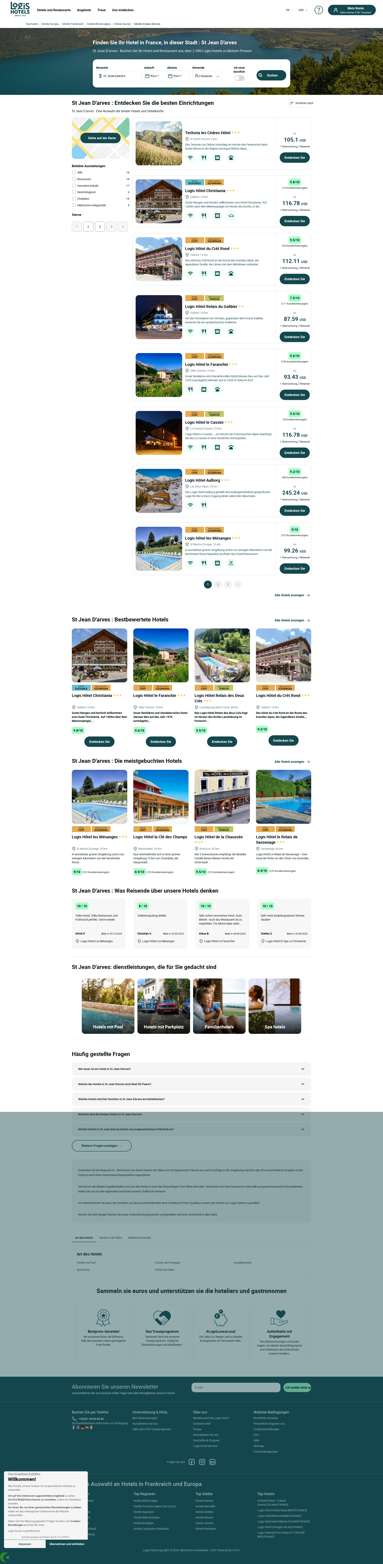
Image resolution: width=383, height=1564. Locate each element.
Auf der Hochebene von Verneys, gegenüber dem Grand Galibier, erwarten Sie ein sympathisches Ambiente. (224, 320)
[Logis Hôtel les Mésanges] (159, 549)
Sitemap (259, 1446)
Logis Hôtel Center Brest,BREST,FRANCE (282, 1510)
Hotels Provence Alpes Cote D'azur (155, 1506)
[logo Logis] (20, 9)
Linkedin (212, 1462)
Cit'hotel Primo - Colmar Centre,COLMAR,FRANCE (273, 1502)
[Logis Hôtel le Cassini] (159, 433)
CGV (256, 1435)
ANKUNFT (149, 67)
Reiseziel (102, 67)
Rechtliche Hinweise (266, 1418)
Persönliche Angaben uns (269, 1423)
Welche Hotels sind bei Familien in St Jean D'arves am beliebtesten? (121, 1099)
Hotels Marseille (205, 1506)
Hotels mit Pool (86, 1262)
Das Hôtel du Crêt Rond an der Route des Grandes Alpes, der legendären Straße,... (281, 715)
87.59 (295, 319)
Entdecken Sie (294, 157)
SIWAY (236, 1550)
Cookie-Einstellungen (266, 1429)
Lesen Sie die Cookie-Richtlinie (24, 1530)
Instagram (202, 1462)
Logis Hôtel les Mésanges (208, 538)
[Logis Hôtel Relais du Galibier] (159, 317)
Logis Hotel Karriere (205, 1446)
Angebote (84, 10)
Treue (101, 10)
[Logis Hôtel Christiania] (159, 201)
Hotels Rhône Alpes (146, 1500)
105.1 (295, 139)
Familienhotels (243, 1262)
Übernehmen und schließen (66, 1544)
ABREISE (172, 67)
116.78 (294, 203)
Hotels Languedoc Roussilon (151, 1528)
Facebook (191, 1462)
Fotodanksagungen (266, 1451)
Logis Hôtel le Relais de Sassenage (277, 839)
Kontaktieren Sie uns (145, 1423)
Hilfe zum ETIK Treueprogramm (151, 1429)
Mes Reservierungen (144, 1418)
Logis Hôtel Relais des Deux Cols (219, 698)
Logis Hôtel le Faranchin (207, 364)
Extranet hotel (201, 1423)
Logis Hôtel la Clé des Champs (160, 837)
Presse (197, 1429)
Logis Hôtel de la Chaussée (219, 837)
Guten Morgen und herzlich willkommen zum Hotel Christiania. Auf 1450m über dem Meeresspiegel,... (99, 717)
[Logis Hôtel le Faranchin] (159, 375)
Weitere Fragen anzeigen (99, 1145)
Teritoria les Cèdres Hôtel (208, 132)
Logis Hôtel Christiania (205, 190)
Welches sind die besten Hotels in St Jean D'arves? (110, 1114)
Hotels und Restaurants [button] (54, 10)
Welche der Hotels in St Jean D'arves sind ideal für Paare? (114, 1084)
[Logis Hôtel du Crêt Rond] (159, 259)
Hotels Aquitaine (144, 1512)
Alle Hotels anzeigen (289, 595)
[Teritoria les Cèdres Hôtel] (159, 143)
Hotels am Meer (165, 1269)
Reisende (198, 67)
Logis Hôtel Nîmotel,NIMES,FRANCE (279, 1516)
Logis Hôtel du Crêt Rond (207, 248)
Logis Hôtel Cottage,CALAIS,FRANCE (280, 1527)
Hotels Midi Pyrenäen (147, 1517)
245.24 (294, 492)
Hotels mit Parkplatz (167, 1262)
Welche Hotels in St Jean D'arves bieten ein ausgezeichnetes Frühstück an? (126, 1129)
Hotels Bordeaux (205, 1528)
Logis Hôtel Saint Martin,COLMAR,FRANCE (283, 1521)
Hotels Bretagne (144, 1523)
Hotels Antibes (204, 1512)
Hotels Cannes (204, 1523)
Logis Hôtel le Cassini (204, 422)
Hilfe (256, 1440)
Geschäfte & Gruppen (206, 1440)
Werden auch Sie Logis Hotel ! (211, 1418)
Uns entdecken (123, 10)
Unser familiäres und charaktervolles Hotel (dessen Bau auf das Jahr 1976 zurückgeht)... (160, 717)
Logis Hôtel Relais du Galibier (211, 306)
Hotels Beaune (204, 1517)
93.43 (295, 376)
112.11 (294, 261)
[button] (8, 1557)
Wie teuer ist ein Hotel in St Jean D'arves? (104, 1069)
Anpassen (25, 1544)
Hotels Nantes (204, 1500)
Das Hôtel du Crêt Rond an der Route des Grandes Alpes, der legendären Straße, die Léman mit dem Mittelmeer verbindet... (223, 262)
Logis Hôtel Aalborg (203, 480)
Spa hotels (83, 1269)
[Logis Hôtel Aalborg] (159, 491)
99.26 (295, 550)
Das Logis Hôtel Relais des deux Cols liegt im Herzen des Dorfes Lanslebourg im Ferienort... (221, 717)
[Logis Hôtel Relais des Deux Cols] (222, 655)
